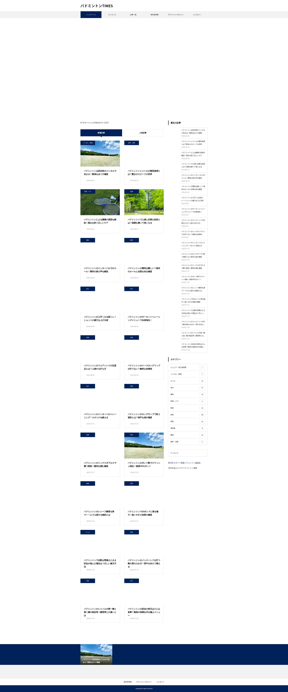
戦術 (131, 386)
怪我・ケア (87, 191)
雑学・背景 (131, 143)
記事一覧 (133, 15)
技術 (131, 191)
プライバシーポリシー (176, 15)
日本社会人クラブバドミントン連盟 (182, 468)
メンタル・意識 (87, 143)
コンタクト (197, 15)
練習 (87, 483)
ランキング (112, 15)
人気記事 (142, 133)
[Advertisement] (144, 35)
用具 (131, 435)
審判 (87, 240)
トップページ (91, 15)
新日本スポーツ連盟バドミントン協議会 (184, 463)
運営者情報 (155, 15)
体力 (87, 289)
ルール (88, 532)
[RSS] (82, 688)
